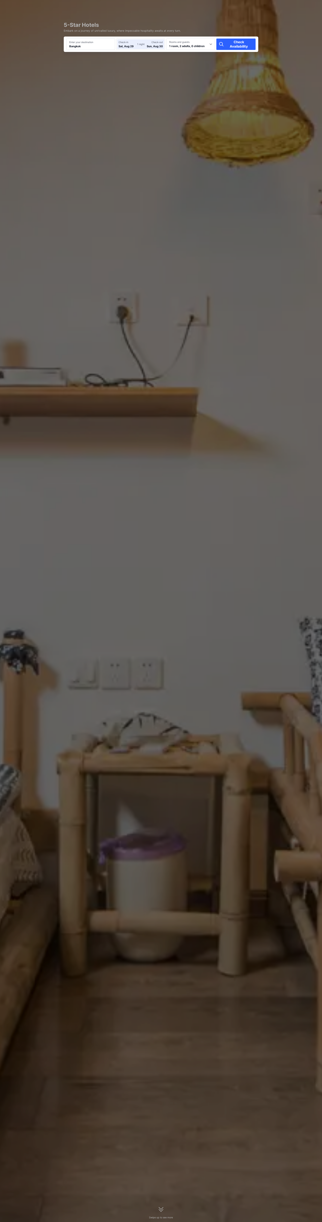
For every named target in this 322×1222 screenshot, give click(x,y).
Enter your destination (81, 42)
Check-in (123, 42)
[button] (293, 5)
